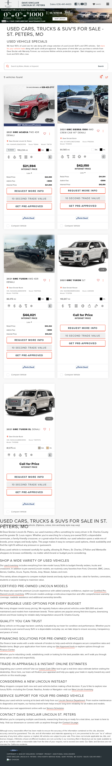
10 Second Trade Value (29, 198)
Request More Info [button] (29, 191)
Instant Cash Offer (47, 668)
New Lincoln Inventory (82, 689)
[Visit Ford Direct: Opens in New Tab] (13, 759)
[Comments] (50, 157)
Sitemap (39, 754)
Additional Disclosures (64, 754)
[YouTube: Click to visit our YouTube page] (82, 4)
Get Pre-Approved (29, 206)
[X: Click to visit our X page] (79, 4)
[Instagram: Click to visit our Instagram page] (85, 4)
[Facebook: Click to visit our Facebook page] (76, 4)
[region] (29, 181)
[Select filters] (101, 77)
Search (101, 66)
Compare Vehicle (18, 225)
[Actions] (49, 133)
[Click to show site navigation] (107, 4)
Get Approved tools (65, 646)
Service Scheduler (55, 708)
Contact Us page (70, 722)
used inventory (11, 565)
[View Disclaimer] (31, 157)
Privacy (48, 754)
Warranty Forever (29, 51)
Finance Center (7, 649)
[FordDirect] (14, 751)
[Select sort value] (106, 77)
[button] (52, 104)
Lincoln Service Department (72, 700)
